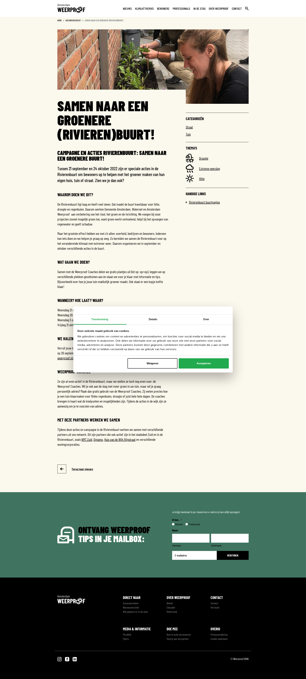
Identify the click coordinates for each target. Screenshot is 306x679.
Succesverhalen (130, 603)
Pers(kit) (127, 634)
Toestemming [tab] (99, 319)
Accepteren (204, 363)
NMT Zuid (86, 439)
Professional (191, 524)
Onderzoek (172, 611)
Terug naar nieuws (82, 469)
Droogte (203, 158)
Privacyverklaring (219, 634)
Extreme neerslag (209, 168)
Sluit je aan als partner (178, 638)
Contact (237, 8)
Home (59, 20)
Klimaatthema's (144, 8)
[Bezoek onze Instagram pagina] (59, 658)
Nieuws (127, 8)
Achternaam (216, 545)
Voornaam (176, 545)
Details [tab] (153, 319)
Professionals (181, 8)
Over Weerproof (218, 8)
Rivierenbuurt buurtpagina (204, 202)
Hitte (202, 178)
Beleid (170, 603)
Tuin (188, 134)
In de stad (199, 8)
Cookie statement (219, 638)
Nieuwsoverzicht (73, 20)
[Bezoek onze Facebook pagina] (67, 658)
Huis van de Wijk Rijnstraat (119, 439)
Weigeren (152, 363)
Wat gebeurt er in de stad (135, 611)
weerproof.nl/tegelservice (72, 358)
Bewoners (163, 8)
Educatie (171, 607)
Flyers (126, 638)
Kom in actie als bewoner (179, 634)
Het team (215, 607)
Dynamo (98, 439)
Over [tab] (206, 319)
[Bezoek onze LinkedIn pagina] (75, 658)
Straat (189, 127)
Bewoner (176, 524)
